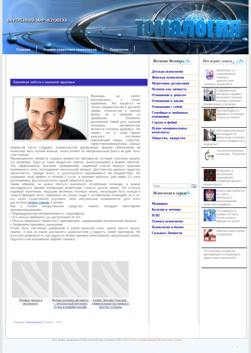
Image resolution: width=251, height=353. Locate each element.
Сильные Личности (167, 233)
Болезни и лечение (166, 209)
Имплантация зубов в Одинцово (230, 232)
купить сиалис (39, 202)
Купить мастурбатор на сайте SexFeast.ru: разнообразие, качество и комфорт (224, 197)
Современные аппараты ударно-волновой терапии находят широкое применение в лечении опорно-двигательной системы (223, 101)
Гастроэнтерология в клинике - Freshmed (231, 152)
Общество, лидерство (168, 138)
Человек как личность (169, 89)
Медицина (160, 203)
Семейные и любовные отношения (170, 114)
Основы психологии (167, 221)
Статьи (134, 339)
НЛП (156, 215)
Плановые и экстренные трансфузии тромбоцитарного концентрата (222, 177)
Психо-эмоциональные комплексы (169, 130)
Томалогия (119, 49)
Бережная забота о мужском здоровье (44, 82)
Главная (23, 49)
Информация (33, 322)
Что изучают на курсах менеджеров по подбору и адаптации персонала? (222, 254)
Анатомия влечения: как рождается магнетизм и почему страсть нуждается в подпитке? (224, 137)
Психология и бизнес (168, 227)
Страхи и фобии (164, 122)
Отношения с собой (167, 107)
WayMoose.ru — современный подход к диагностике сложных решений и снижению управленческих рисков (222, 81)
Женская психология (168, 77)
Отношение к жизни (167, 101)
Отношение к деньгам (169, 95)
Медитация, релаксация (170, 83)
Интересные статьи (169, 339)
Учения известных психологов (70, 49)
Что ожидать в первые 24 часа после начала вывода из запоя (228, 216)
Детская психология (167, 71)
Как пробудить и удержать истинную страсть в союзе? (230, 114)
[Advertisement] (71, 66)
